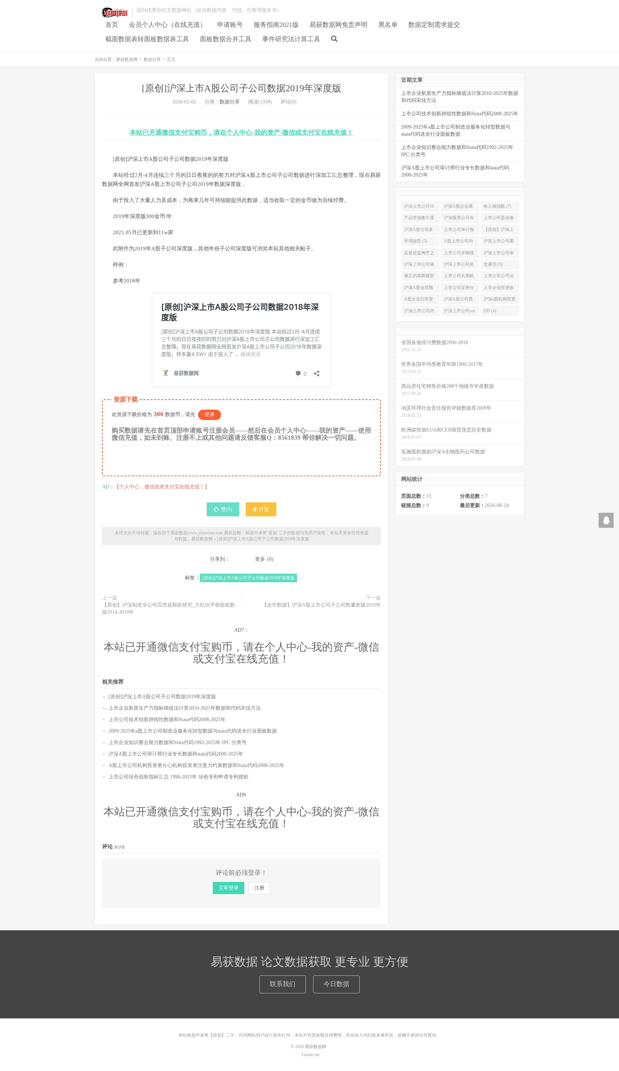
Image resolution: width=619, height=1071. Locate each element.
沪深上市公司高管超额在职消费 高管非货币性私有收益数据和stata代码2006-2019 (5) (499, 242)
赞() (226, 509)
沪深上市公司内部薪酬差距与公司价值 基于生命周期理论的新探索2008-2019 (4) (419, 312)
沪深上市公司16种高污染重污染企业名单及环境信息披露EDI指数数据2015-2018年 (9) (420, 208)
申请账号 (230, 24)
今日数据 (336, 984)
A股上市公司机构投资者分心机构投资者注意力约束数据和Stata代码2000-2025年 (196, 765)
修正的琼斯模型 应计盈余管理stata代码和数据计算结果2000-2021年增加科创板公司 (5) (419, 277)
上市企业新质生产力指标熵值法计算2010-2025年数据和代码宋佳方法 (185, 708)
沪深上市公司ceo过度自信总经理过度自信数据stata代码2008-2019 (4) (459, 312)
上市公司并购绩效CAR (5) (459, 254)
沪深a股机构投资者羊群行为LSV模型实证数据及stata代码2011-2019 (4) (499, 300)
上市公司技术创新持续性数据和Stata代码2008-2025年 (167, 719)
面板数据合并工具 (225, 39)
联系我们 (283, 984)
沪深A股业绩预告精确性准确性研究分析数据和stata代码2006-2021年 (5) (419, 289)
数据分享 (152, 59)
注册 (259, 888)
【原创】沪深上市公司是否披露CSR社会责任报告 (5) (499, 231)
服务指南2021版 (276, 24)
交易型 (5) (493, 264)
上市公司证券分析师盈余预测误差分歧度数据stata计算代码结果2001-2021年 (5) (459, 289)
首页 (111, 24)
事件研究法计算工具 (291, 39)
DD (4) (490, 310)
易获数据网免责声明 (339, 24)
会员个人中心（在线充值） (167, 24)
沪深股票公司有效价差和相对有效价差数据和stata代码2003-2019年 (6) (459, 219)
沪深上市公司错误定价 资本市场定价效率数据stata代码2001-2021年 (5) (419, 266)
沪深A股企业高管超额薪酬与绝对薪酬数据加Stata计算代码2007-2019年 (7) (459, 208)
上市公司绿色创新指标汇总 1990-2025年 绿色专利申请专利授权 (179, 777)
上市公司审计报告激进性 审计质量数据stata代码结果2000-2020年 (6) (459, 231)
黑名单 (388, 24)
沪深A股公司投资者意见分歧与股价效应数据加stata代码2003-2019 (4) (459, 300)
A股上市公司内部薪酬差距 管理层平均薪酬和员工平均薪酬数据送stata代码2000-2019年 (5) (459, 242)
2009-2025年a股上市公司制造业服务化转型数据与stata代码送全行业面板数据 (193, 731)
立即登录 (229, 888)
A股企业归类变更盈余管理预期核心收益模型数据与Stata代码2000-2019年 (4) (419, 300)
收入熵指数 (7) (497, 206)
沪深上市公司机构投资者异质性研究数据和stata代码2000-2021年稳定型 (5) (459, 266)
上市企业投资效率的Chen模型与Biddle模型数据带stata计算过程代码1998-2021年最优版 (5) (500, 289)
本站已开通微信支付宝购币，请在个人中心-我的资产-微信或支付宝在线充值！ (241, 132)
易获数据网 (112, 13)
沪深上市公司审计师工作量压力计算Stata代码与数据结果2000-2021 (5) (499, 254)
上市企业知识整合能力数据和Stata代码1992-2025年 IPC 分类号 (177, 742)
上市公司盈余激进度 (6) (499, 219)
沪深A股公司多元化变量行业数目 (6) (419, 231)
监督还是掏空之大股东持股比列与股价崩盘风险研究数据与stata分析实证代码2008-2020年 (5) (419, 254)
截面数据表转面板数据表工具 (147, 39)
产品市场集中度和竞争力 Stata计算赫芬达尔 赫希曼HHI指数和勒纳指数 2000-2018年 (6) (420, 219)
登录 (210, 414)
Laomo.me (311, 1054)
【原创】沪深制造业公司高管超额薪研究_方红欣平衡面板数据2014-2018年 (168, 608)
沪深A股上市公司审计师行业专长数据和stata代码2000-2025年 (176, 754)
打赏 (263, 509)
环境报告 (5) (415, 240)
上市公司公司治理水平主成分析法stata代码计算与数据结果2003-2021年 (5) (499, 277)
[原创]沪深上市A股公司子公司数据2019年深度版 (241, 88)
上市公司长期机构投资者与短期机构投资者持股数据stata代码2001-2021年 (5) (459, 277)
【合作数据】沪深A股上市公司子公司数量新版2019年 (321, 605)
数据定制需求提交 (434, 24)
